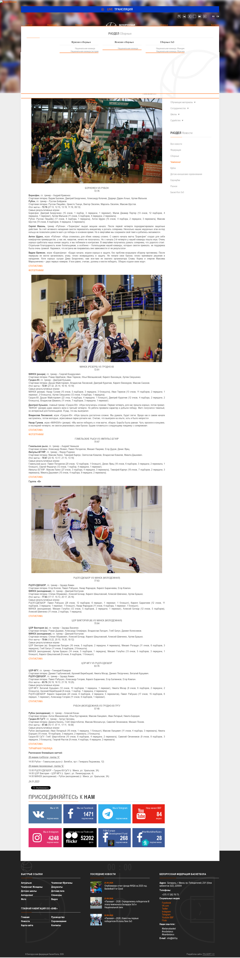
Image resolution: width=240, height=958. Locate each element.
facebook (189, 16)
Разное (173, 186)
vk (184, 16)
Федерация (175, 150)
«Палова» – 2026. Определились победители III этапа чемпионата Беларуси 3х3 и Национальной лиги (126, 904)
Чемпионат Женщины (32, 886)
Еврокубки (175, 180)
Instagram (166, 911)
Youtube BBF (168, 917)
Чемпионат (175, 162)
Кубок (173, 168)
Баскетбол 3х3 (177, 192)
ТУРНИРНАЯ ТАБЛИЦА (41, 748)
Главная (25, 917)
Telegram (166, 914)
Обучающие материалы (181, 102)
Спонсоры (56, 895)
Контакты (56, 925)
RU (213, 16)
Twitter (165, 908)
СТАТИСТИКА (36, 265)
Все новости (176, 143)
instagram (204, 16)
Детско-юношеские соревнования (186, 174)
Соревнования (58, 921)
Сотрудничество (178, 108)
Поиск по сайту (179, 16)
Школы (173, 114)
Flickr (164, 920)
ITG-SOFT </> (209, 954)
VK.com (165, 905)
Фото (23, 899)
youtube (199, 16)
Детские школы (29, 891)
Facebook (166, 902)
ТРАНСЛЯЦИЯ (120, 9)
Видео (54, 899)
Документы (57, 886)
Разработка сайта (194, 954)
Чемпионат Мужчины (61, 882)
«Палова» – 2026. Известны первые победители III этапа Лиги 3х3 (121, 920)
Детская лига (57, 891)
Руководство (58, 917)
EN (218, 16)
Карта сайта (27, 925)
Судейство (175, 120)
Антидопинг (27, 895)
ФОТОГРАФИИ (36, 270)
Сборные (174, 156)
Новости (25, 921)
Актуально (26, 882)
